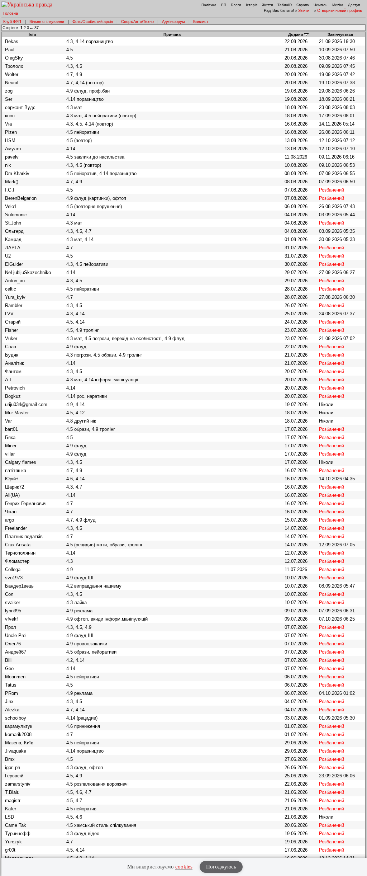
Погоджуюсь (221, 867)
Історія (251, 5)
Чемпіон (321, 5)
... (32, 27)
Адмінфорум (173, 21)
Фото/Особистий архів (92, 21)
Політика (208, 5)
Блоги (236, 5)
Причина (172, 34)
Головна (10, 13)
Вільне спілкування (46, 21)
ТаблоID (284, 5)
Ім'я (32, 34)
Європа (302, 5)
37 (36, 27)
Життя (267, 5)
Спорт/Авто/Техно (137, 21)
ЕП (223, 5)
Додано (295, 34)
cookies (183, 867)
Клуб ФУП (12, 21)
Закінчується (340, 34)
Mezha (337, 5)
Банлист (200, 21)
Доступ (354, 5)
